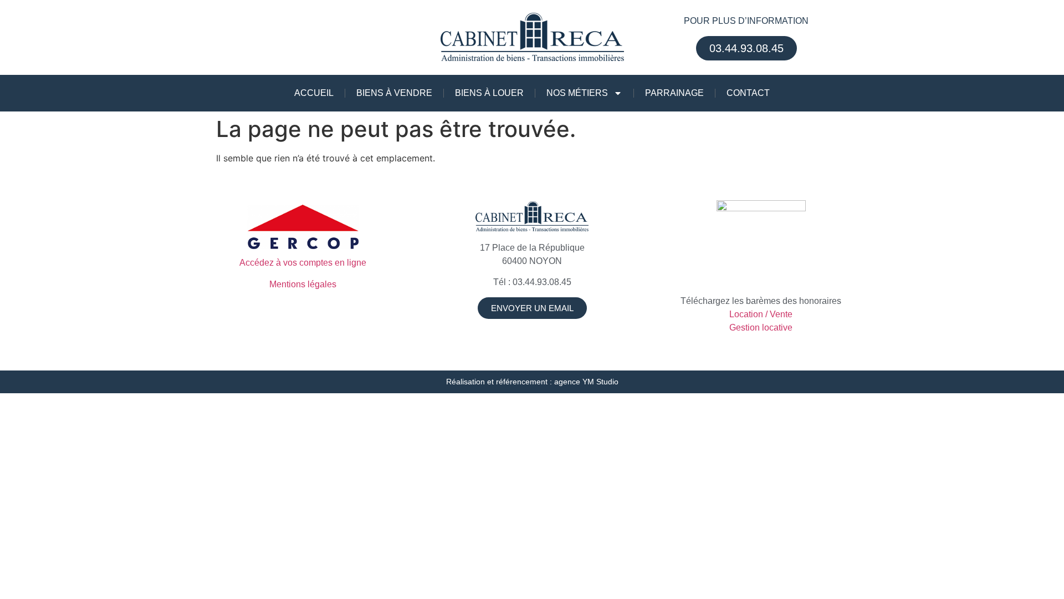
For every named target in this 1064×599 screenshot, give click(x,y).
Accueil (314, 93)
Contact (748, 93)
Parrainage (674, 93)
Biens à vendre (394, 93)
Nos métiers (577, 93)
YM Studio (600, 381)
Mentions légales (302, 284)
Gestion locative (760, 327)
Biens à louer (489, 93)
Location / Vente (760, 314)
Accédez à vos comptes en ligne (302, 262)
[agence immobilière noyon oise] (532, 216)
